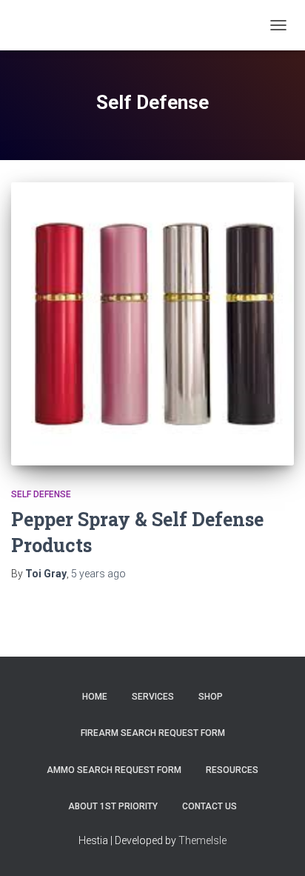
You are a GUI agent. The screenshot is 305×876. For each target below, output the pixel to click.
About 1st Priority (113, 806)
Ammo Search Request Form (114, 770)
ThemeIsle (202, 840)
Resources (232, 770)
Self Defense (41, 494)
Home (94, 696)
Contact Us (209, 806)
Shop (210, 696)
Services (153, 696)
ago (98, 574)
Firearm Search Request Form (153, 733)
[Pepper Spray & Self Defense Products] (152, 323)
